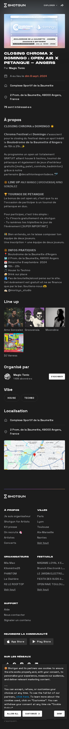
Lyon (40, 521)
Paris (40, 516)
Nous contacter (14, 615)
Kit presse (10, 527)
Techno (29, 397)
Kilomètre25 (12, 568)
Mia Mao (9, 563)
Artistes (9, 537)
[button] (57, 377)
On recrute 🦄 (13, 532)
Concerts (10, 543)
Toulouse (43, 527)
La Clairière (11, 579)
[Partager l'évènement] (62, 5)
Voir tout (43, 543)
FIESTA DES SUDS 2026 (51, 579)
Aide (7, 609)
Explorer (49, 5)
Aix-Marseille (45, 532)
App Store (17, 641)
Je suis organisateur (17, 516)
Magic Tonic (17, 68)
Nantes (42, 537)
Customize (31, 713)
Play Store (44, 641)
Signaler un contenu (17, 620)
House (12, 397)
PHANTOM (10, 573)
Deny (59, 713)
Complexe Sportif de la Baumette (31, 420)
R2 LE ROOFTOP (14, 584)
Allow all (12, 713)
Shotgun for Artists (16, 521)
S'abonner (57, 376)
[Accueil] (14, 5)
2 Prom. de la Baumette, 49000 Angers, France (35, 431)
